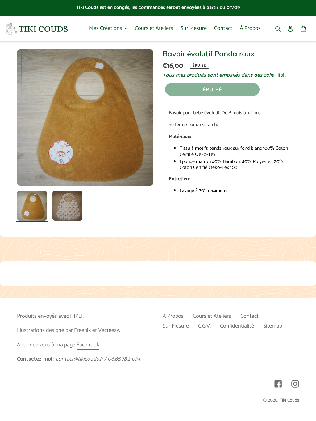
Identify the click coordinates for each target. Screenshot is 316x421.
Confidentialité (237, 326)
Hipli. (280, 75)
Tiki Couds (289, 400)
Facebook (88, 344)
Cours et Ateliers (212, 316)
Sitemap (272, 326)
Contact (249, 316)
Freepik (82, 330)
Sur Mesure (176, 326)
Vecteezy (108, 330)
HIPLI (76, 316)
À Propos (173, 316)
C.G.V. (204, 326)
